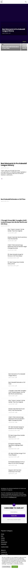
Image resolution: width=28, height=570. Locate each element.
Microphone (7, 294)
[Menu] (1, 2)
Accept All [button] (14, 566)
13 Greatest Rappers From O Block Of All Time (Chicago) (16, 462)
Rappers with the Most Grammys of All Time (14, 470)
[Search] (25, 2)
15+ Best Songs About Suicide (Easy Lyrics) (16, 263)
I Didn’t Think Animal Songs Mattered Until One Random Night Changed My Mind (17, 246)
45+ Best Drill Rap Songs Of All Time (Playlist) (16, 454)
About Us (3, 550)
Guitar (5, 285)
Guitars (3, 538)
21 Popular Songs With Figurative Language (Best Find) (15, 445)
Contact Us (4, 552)
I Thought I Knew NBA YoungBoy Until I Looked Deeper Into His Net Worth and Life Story (14, 222)
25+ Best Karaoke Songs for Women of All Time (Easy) (15, 255)
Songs (2, 534)
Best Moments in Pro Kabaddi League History (14, 164)
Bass (2, 536)
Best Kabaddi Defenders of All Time (13, 199)
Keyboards (3, 544)
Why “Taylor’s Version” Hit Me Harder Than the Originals (16, 230)
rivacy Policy (5, 554)
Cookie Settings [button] (6, 566)
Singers (3, 540)
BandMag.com (12, 497)
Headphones (7, 302)
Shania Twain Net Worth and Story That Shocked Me (17, 238)
